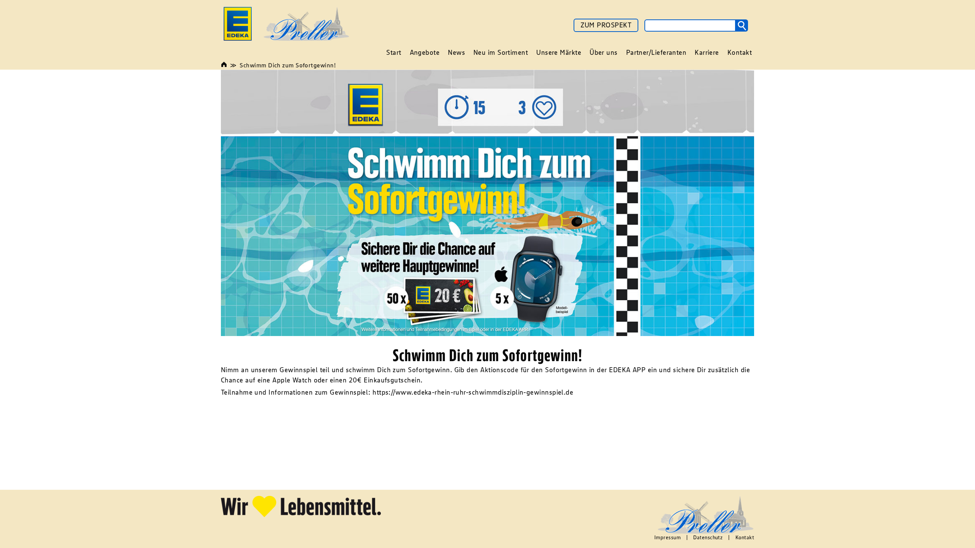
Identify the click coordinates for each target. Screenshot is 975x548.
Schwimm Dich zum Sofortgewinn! (288, 65)
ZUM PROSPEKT (605, 25)
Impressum (667, 537)
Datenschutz (707, 537)
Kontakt (744, 537)
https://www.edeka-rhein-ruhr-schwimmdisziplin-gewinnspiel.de (472, 392)
